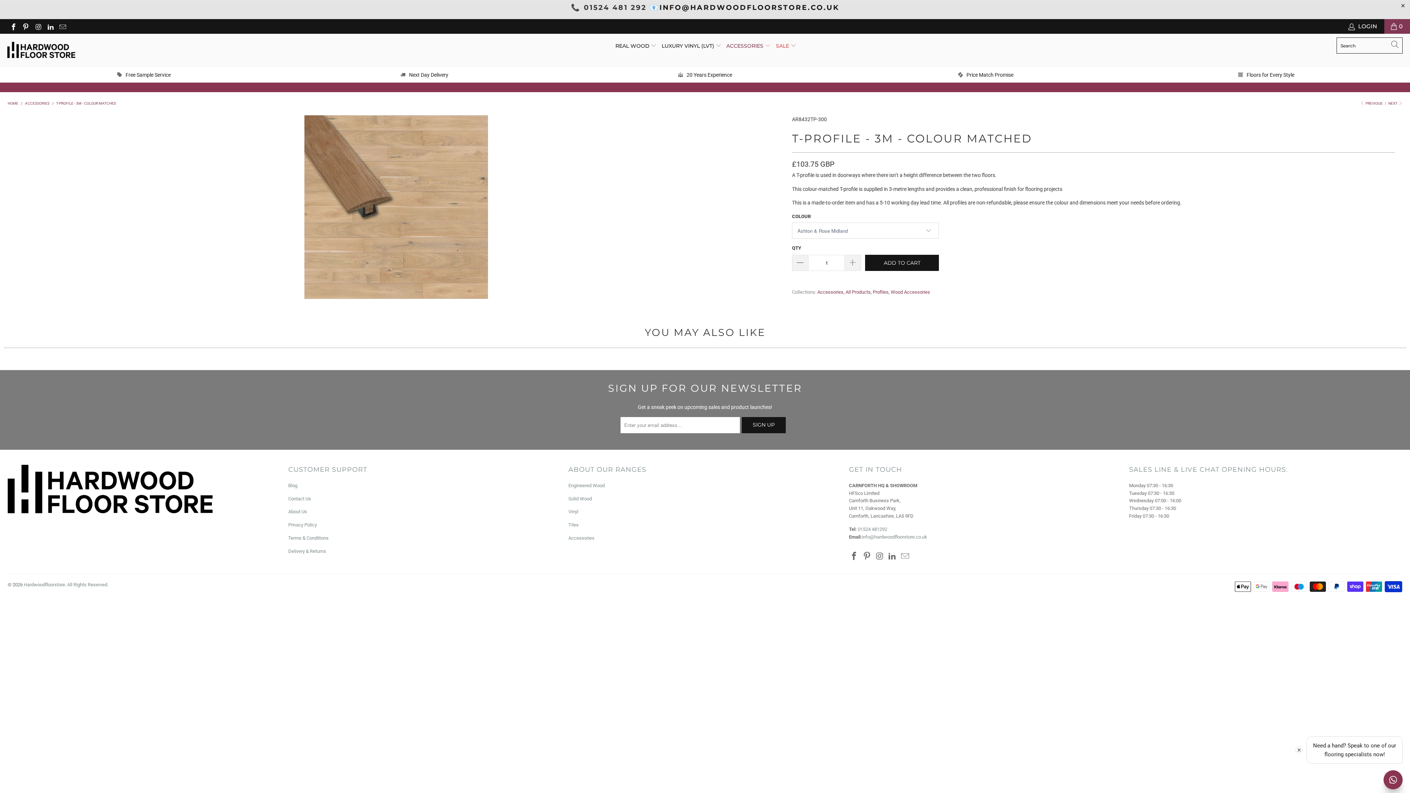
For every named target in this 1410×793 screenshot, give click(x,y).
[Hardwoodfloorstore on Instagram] (37, 26)
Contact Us (299, 498)
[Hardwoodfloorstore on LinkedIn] (50, 26)
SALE (783, 46)
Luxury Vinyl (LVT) (688, 46)
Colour (801, 216)
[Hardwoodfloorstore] (41, 50)
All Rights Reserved (87, 584)
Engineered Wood (586, 485)
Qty (796, 248)
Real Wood (633, 46)
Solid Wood (580, 498)
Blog (292, 485)
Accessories (745, 46)
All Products (858, 292)
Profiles (881, 292)
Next (1393, 103)
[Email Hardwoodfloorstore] (62, 26)
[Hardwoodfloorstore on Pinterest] (25, 26)
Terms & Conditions (308, 538)
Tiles (573, 525)
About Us (297, 511)
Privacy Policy (302, 525)
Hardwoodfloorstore (44, 584)
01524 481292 (872, 529)
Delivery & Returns (307, 551)
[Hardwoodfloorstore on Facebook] (13, 26)
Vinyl (573, 511)
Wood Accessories (910, 292)
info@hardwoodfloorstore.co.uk (894, 537)
